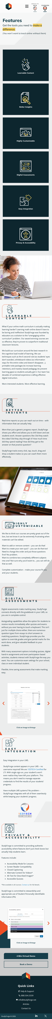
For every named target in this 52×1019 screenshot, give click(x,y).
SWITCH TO (35, 3)
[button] (3, 703)
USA (35, 5)
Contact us (25, 885)
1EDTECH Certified (35, 769)
